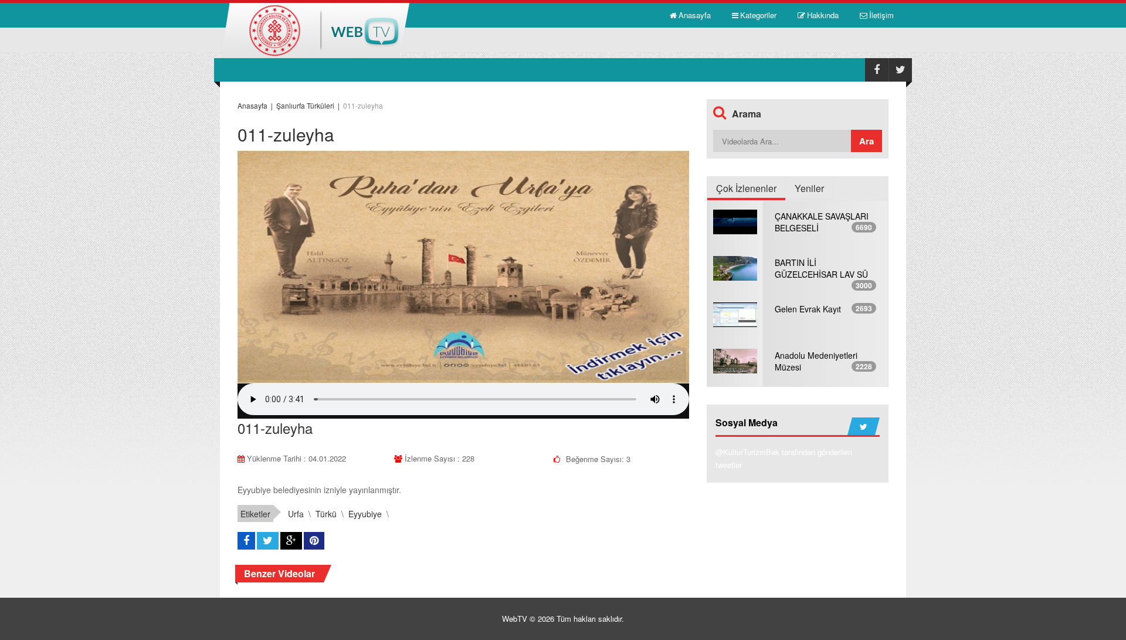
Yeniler (809, 188)
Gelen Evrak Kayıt (808, 309)
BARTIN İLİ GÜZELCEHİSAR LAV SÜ (821, 268)
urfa (296, 514)
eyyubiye (365, 514)
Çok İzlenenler (746, 188)
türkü (326, 514)
